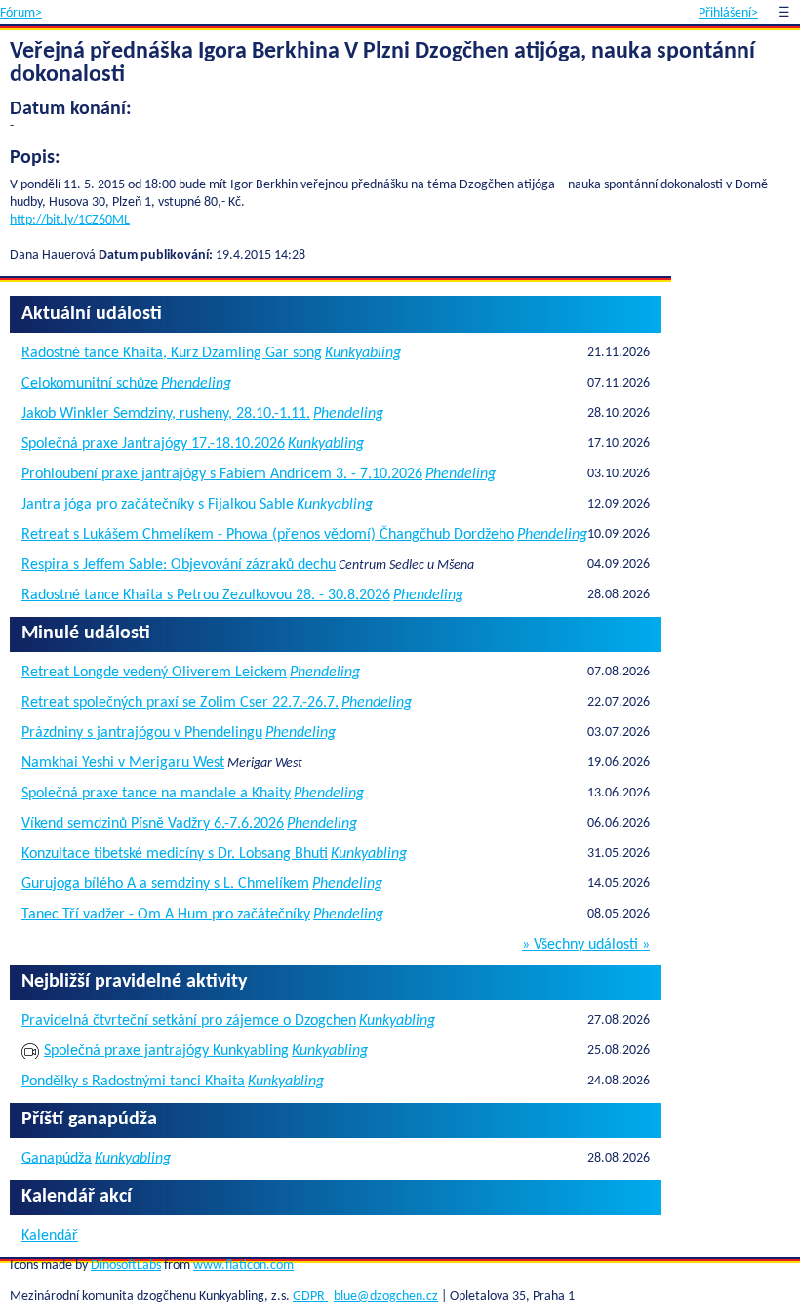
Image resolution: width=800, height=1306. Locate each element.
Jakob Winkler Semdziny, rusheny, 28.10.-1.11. (165, 414)
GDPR (310, 1296)
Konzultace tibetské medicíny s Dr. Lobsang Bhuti (174, 854)
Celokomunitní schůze (89, 383)
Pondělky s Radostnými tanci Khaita (133, 1081)
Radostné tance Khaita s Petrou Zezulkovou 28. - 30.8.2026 (205, 595)
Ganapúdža (56, 1158)
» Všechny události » (586, 945)
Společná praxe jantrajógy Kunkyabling (166, 1051)
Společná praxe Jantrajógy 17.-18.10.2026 (153, 444)
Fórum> (21, 13)
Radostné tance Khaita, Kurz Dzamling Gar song (171, 353)
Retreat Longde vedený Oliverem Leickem (154, 672)
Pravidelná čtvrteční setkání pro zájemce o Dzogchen (188, 1021)
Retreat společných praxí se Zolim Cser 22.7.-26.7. (180, 703)
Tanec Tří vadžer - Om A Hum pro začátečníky (165, 914)
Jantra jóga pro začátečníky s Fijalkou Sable (157, 504)
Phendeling (196, 383)
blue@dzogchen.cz (386, 1296)
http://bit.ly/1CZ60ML (70, 220)
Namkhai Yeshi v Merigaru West (122, 763)
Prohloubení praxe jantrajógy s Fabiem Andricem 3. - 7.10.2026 (221, 474)
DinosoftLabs (126, 1265)
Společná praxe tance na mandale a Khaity (156, 793)
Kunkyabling (363, 353)
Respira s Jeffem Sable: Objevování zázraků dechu (178, 565)
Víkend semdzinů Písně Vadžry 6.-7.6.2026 (152, 824)
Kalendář (49, 1236)
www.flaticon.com (243, 1265)
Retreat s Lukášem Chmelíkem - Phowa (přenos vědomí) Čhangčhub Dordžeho (267, 535)
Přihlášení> (728, 13)
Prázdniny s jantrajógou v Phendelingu (141, 733)
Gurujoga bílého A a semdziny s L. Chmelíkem (165, 884)
